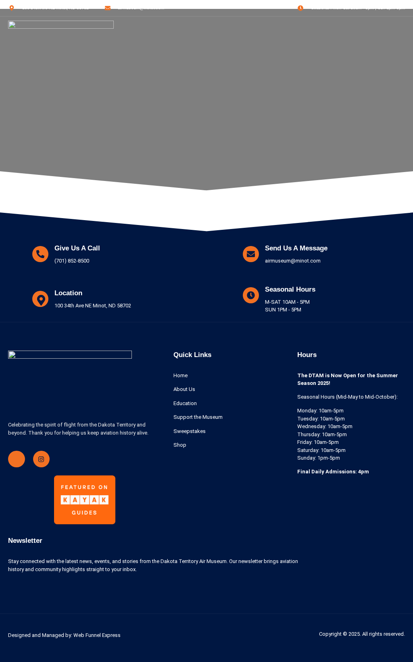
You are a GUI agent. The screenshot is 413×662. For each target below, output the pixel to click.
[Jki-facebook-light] (16, 459)
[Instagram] (41, 459)
